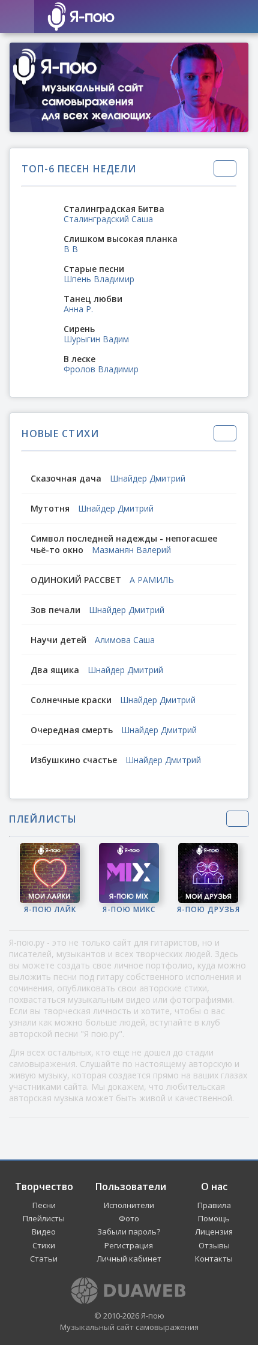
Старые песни (94, 268)
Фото (129, 1218)
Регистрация (128, 1245)
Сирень (79, 328)
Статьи (44, 1258)
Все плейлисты (237, 819)
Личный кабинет (129, 1258)
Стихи (43, 1245)
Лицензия (214, 1231)
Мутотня (50, 508)
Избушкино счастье (75, 760)
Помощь (214, 1218)
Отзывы (214, 1245)
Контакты (214, 1258)
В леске (79, 358)
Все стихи (225, 433)
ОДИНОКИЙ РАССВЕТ (76, 579)
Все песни (225, 168)
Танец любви (93, 298)
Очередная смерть (72, 730)
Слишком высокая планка (121, 238)
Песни (44, 1205)
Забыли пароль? (128, 1231)
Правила (214, 1205)
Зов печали (55, 609)
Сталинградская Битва (114, 208)
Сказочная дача (66, 478)
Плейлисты (44, 1218)
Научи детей (58, 639)
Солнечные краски (71, 700)
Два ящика (56, 670)
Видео (44, 1231)
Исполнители (129, 1205)
